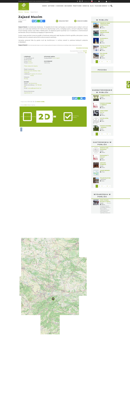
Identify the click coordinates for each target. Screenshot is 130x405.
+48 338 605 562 (32, 83)
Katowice (102, 78)
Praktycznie (77, 5)
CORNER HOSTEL (105, 95)
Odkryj (44, 5)
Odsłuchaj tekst (63, 21)
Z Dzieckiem (59, 5)
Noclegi (26, 78)
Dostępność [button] (86, 1)
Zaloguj (109, 1)
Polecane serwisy (101, 5)
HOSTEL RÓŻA (104, 118)
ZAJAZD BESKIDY (105, 170)
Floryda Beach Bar (105, 178)
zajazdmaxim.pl (28, 93)
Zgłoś (85, 51)
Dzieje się (86, 5)
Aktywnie (51, 5)
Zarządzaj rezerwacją (82, 48)
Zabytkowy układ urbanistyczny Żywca (105, 25)
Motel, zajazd (56, 58)
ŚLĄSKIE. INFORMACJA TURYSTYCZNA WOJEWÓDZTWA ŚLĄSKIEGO (34, 1)
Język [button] (95, 1)
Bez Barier (68, 5)
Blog (92, 5)
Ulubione (102, 1)
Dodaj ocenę (40, 101)
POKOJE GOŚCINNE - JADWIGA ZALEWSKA (105, 127)
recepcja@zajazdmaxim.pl (34, 88)
